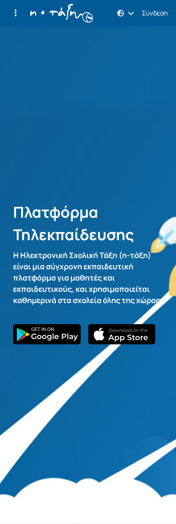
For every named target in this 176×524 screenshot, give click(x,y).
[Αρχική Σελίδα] (61, 13)
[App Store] (122, 334)
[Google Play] (47, 334)
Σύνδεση (155, 13)
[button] (15, 13)
